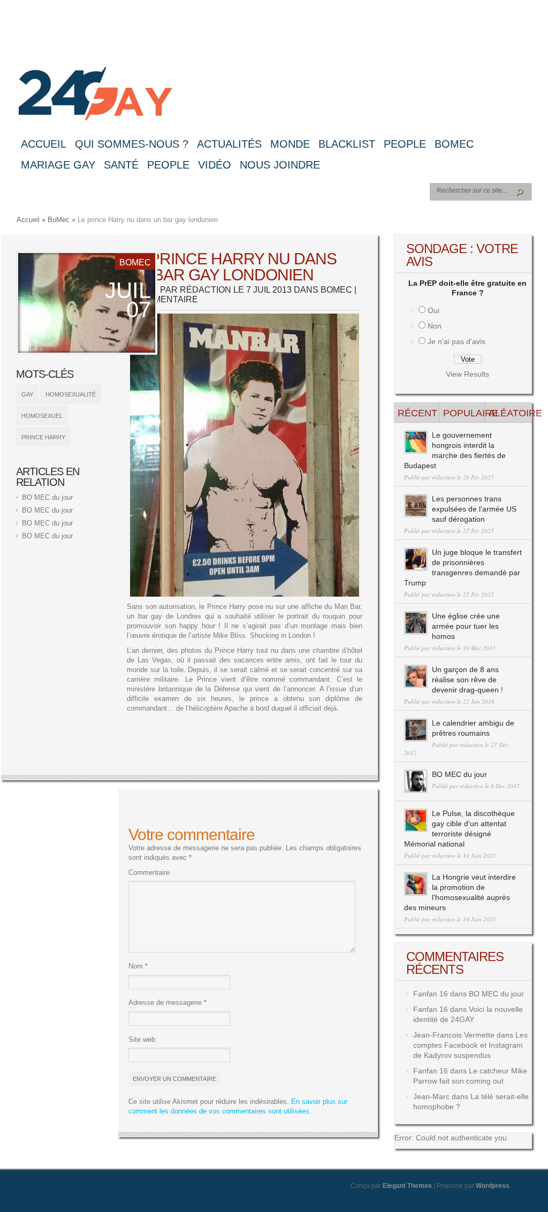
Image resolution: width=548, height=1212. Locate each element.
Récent (417, 413)
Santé (121, 165)
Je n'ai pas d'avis (456, 341)
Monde (290, 144)
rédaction (205, 289)
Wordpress (492, 1186)
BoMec (454, 144)
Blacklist (346, 144)
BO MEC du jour (47, 497)
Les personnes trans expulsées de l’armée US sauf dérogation (474, 508)
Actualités (229, 144)
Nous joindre (280, 165)
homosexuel (42, 416)
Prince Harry (43, 437)
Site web (141, 1039)
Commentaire (149, 872)
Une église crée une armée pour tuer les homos (466, 626)
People (405, 144)
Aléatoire (509, 413)
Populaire (464, 413)
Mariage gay (58, 165)
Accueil (43, 144)
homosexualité (70, 394)
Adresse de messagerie (167, 1002)
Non (435, 326)
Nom (138, 966)
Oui (433, 310)
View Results (467, 374)
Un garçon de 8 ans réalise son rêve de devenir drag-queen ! (467, 679)
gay (27, 394)
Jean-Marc (431, 1096)
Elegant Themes (407, 1186)
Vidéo (214, 165)
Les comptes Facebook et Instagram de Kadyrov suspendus (470, 1045)
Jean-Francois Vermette (453, 1035)
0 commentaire (162, 299)
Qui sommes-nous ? (131, 144)
